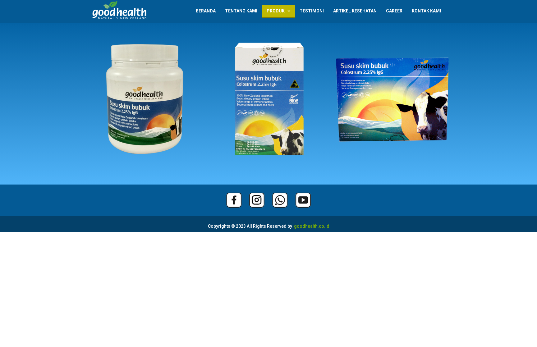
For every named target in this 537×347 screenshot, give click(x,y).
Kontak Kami (426, 10)
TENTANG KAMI (241, 10)
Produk (278, 10)
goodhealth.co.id (310, 226)
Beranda (206, 10)
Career (394, 10)
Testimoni (312, 10)
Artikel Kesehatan (355, 10)
